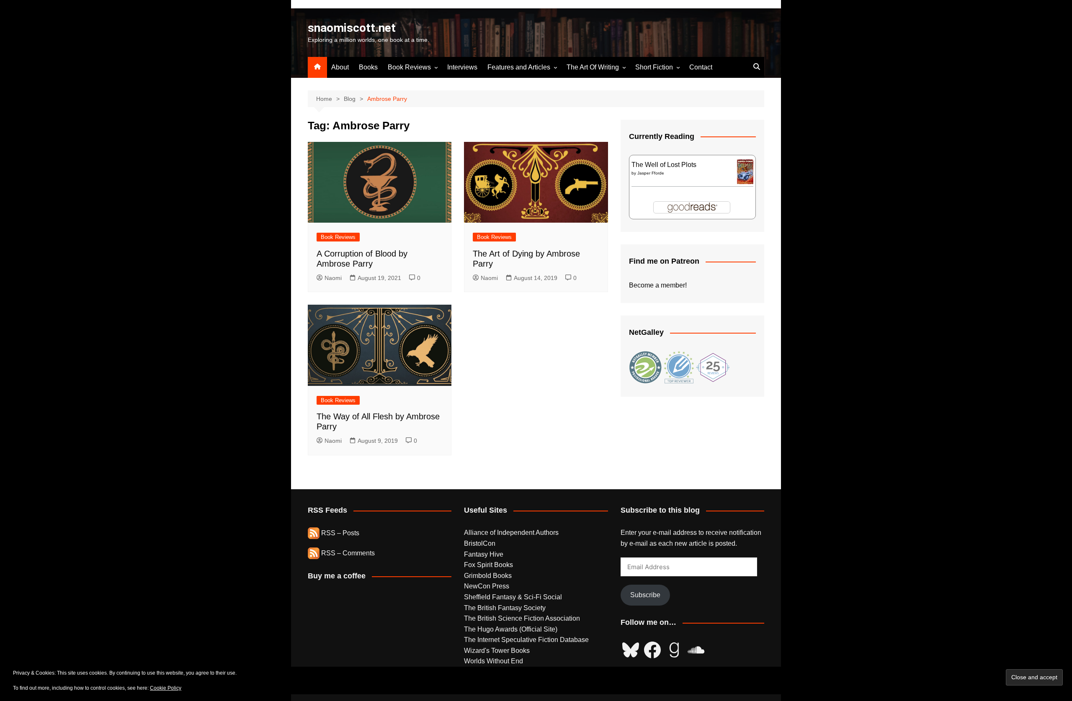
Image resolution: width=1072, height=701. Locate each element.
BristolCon (479, 543)
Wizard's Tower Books (497, 650)
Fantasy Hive (483, 554)
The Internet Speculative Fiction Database (526, 639)
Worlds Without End (493, 661)
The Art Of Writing (593, 67)
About (340, 67)
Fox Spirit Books (488, 564)
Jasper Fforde (650, 173)
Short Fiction (654, 67)
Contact (700, 67)
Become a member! (658, 285)
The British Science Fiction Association (522, 618)
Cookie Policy (165, 688)
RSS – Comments (347, 553)
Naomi (333, 278)
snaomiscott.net (352, 28)
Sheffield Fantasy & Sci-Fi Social (513, 597)
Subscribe (645, 594)
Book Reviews (409, 67)
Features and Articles (518, 67)
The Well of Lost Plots (663, 164)
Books (368, 67)
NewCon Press (486, 586)
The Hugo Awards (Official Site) (510, 629)
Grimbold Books (488, 575)
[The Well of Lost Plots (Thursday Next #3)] (745, 171)
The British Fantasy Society (505, 607)
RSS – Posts (339, 533)
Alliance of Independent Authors (511, 532)
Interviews (462, 67)
